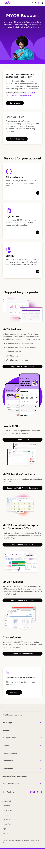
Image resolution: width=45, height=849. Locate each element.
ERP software (8, 761)
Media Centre (7, 810)
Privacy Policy (7, 824)
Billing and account (15, 177)
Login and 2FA (12, 216)
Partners (6, 745)
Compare (6, 730)
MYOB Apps (7, 722)
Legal (4, 829)
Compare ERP (8, 768)
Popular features (9, 738)
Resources (6, 806)
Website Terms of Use (10, 819)
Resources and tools (11, 784)
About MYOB (7, 801)
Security (10, 256)
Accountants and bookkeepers (15, 776)
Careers (5, 815)
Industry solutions (10, 753)
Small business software (12, 715)
